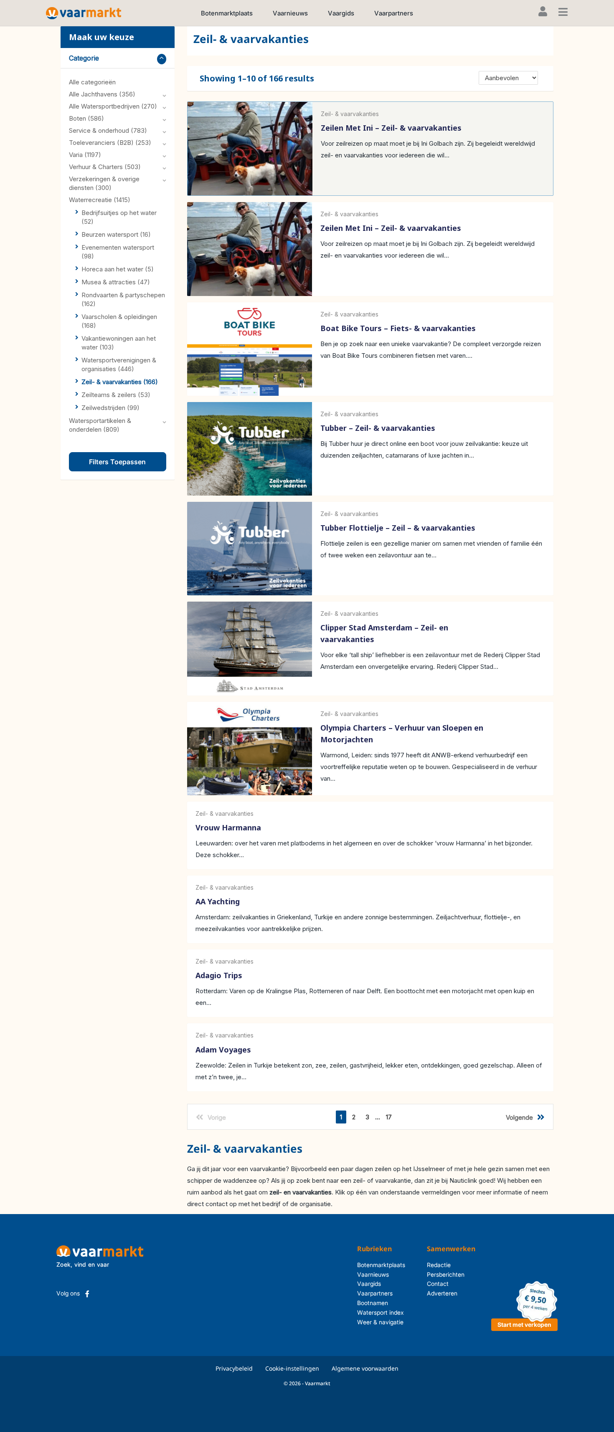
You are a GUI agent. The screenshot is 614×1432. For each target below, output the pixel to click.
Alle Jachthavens (102, 94)
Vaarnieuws (290, 13)
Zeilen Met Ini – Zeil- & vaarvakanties (391, 128)
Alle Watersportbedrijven (113, 106)
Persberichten (445, 1274)
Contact (438, 1283)
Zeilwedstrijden (110, 408)
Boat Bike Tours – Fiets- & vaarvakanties (398, 328)
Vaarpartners (393, 13)
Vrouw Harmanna (228, 827)
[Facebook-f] (87, 1293)
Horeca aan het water (117, 269)
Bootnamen (372, 1302)
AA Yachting (217, 901)
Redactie (439, 1264)
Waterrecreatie (99, 200)
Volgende (519, 1117)
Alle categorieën (92, 82)
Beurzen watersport (116, 234)
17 (389, 1117)
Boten (86, 118)
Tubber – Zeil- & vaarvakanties (377, 428)
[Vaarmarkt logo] (83, 13)
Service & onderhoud (108, 130)
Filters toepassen (117, 462)
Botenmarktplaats (227, 13)
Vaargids (341, 13)
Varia (85, 155)
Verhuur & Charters (105, 167)
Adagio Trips (218, 976)
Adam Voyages (223, 1050)
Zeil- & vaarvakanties (119, 382)
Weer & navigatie (380, 1322)
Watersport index (380, 1312)
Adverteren (442, 1293)
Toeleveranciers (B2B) (110, 143)
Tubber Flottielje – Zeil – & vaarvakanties (397, 528)
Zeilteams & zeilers (115, 395)
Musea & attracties (115, 282)
